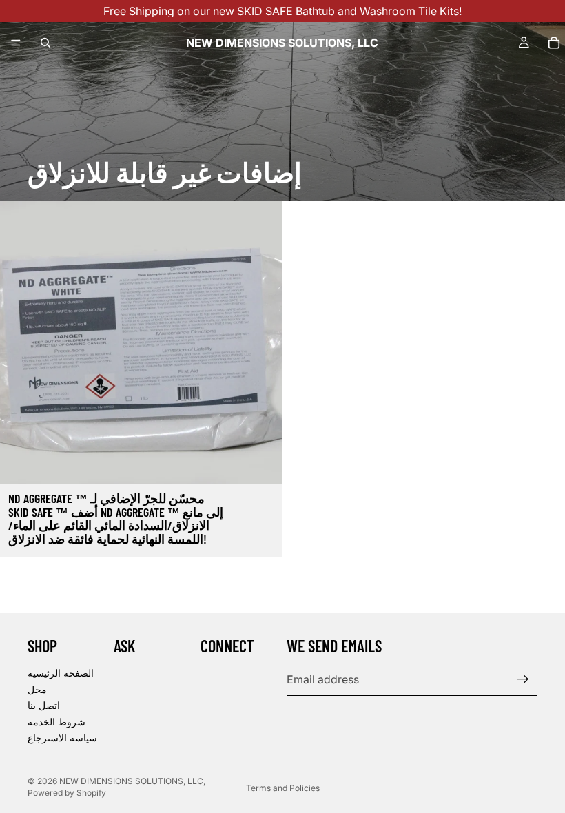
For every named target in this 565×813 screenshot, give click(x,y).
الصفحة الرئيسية (61, 673)
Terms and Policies (283, 788)
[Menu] (16, 43)
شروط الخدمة (56, 722)
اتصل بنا (44, 705)
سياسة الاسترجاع (62, 738)
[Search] (45, 43)
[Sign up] (522, 679)
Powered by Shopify (67, 793)
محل (37, 689)
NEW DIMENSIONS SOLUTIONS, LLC (131, 781)
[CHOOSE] (261, 462)
